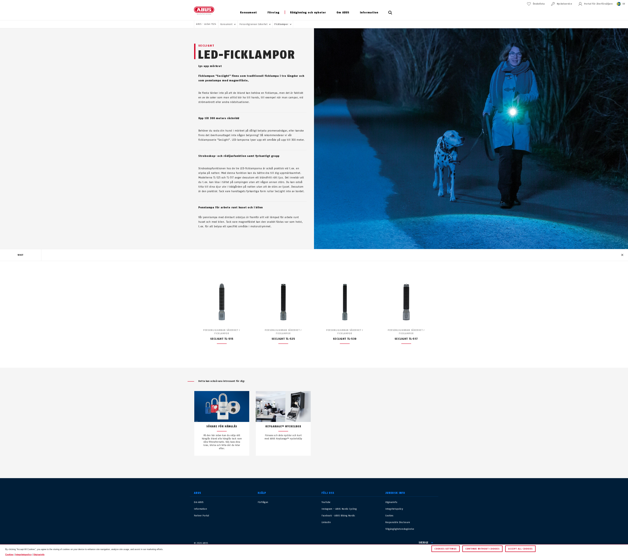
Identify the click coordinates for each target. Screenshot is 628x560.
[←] (308, 463)
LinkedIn (326, 522)
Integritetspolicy (394, 509)
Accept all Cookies (520, 548)
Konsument (248, 12)
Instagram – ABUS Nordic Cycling (339, 509)
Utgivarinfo (391, 502)
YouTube (326, 502)
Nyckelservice (564, 3)
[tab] (20, 255)
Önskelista (539, 3)
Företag (273, 12)
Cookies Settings (445, 548)
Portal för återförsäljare (598, 3)
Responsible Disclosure (397, 522)
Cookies (389, 515)
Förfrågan (263, 502)
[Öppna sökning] (390, 14)
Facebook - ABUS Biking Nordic (338, 515)
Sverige (423, 542)
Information (369, 12)
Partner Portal (201, 515)
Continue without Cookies (482, 548)
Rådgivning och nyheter (308, 12)
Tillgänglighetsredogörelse (399, 529)
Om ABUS (343, 12)
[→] (320, 463)
